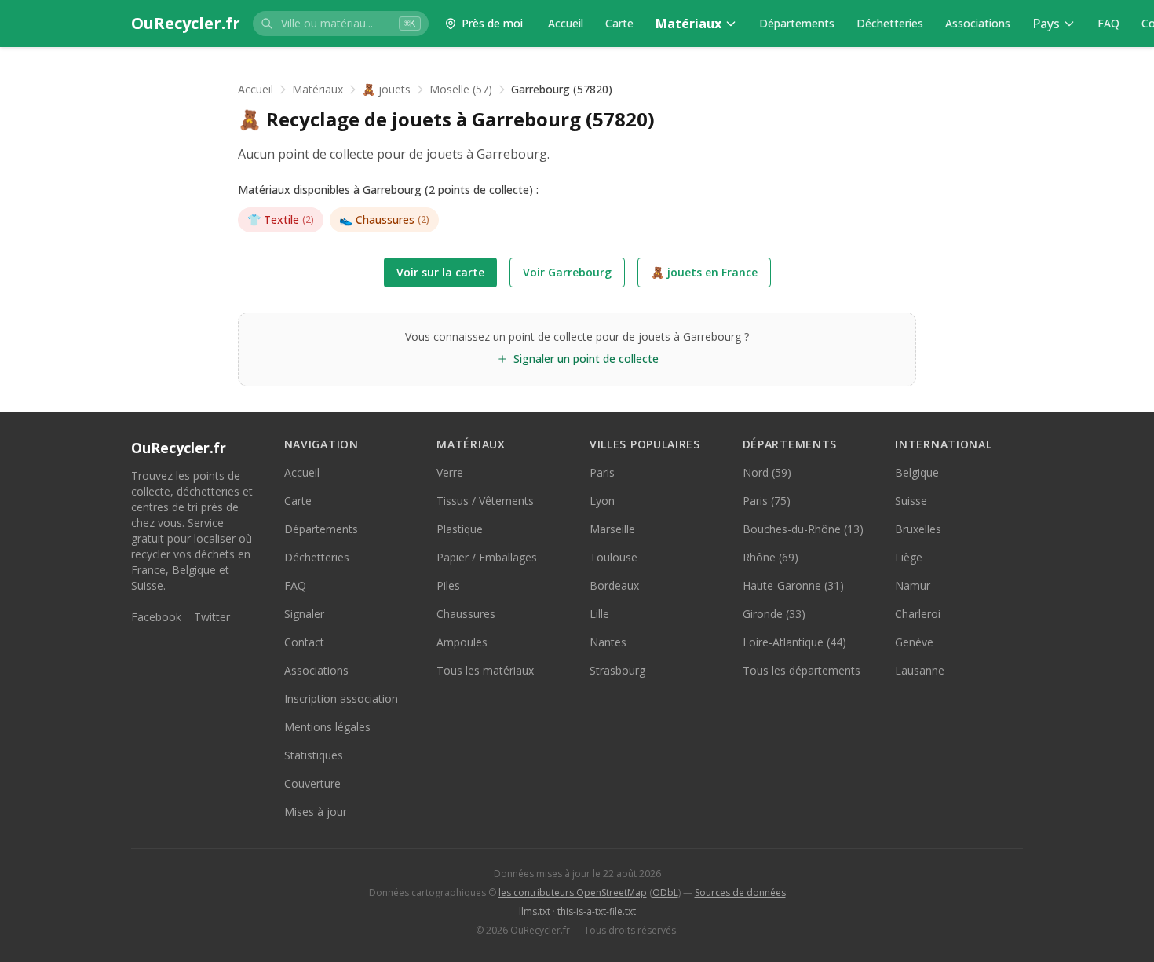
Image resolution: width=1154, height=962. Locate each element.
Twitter (212, 616)
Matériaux (688, 23)
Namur (912, 585)
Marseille (612, 528)
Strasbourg (617, 670)
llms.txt (534, 911)
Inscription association (341, 698)
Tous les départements (801, 670)
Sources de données (740, 892)
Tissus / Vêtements (485, 500)
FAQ (1108, 23)
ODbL (665, 892)
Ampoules (462, 642)
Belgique (917, 472)
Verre (449, 472)
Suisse (911, 500)
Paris (602, 472)
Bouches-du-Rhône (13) (803, 528)
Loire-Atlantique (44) (794, 642)
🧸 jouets (386, 89)
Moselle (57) (460, 89)
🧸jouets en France (704, 272)
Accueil (565, 23)
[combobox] (341, 23)
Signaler (304, 613)
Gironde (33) (774, 613)
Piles (448, 585)
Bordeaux (614, 585)
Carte (619, 23)
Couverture (312, 783)
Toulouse (613, 557)
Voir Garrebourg (567, 272)
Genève (914, 642)
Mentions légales (327, 726)
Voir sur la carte (440, 272)
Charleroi (917, 613)
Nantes (608, 642)
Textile (280, 219)
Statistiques (313, 755)
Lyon (602, 500)
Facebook (156, 616)
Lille (599, 613)
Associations (977, 23)
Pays (1046, 23)
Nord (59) (767, 472)
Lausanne (919, 670)
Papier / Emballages (486, 557)
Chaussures (384, 219)
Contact (304, 642)
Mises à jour (315, 811)
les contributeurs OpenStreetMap (572, 892)
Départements (796, 23)
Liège (908, 557)
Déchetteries (889, 23)
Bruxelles (918, 528)
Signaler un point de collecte (586, 358)
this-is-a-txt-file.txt (596, 911)
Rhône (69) (770, 557)
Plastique (459, 528)
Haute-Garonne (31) (793, 585)
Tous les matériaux (485, 670)
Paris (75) (767, 500)
